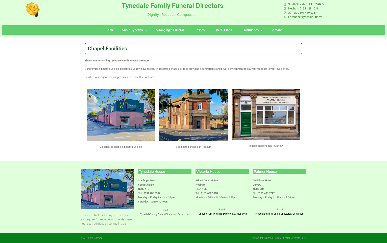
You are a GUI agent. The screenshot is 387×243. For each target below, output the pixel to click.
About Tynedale (133, 30)
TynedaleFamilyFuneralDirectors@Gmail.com (279, 213)
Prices (200, 30)
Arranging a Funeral (170, 30)
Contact (276, 30)
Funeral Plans (222, 30)
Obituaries (251, 30)
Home (109, 30)
